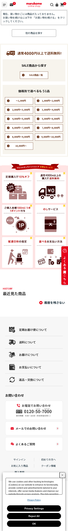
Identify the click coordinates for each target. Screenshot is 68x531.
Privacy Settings (34, 508)
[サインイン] (57, 4)
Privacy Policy (34, 500)
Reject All (34, 516)
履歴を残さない (54, 302)
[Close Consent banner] (62, 475)
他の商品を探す (34, 33)
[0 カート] (62, 4)
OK (34, 523)
